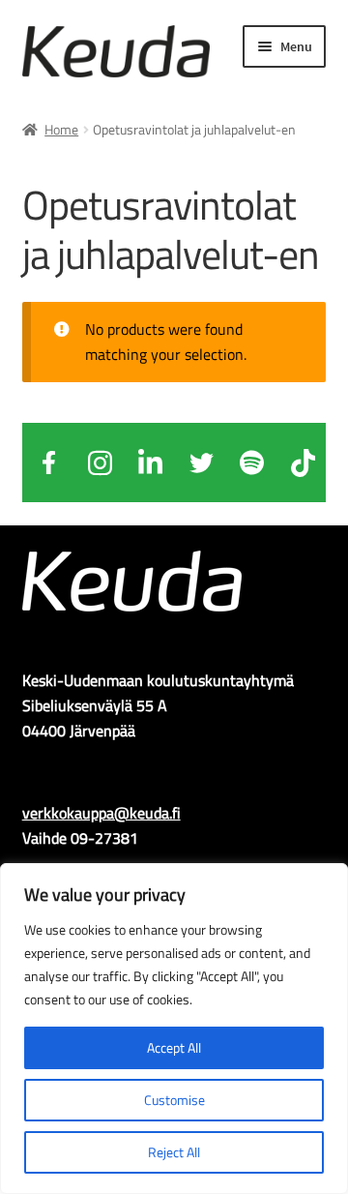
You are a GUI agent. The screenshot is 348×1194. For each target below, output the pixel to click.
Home (61, 129)
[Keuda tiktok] (302, 462)
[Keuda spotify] (252, 462)
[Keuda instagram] (99, 462)
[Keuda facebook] (49, 462)
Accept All (174, 1047)
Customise (174, 1100)
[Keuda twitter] (201, 462)
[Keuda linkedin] (151, 462)
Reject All (174, 1152)
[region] (174, 1028)
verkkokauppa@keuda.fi (101, 812)
